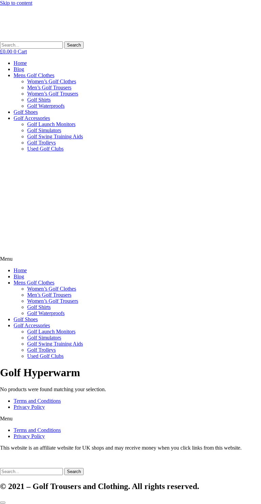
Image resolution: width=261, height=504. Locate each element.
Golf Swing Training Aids (55, 136)
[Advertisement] (130, 205)
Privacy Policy (29, 407)
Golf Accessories (32, 118)
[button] (130, 259)
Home (20, 63)
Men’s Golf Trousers (49, 87)
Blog (19, 69)
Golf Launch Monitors (51, 124)
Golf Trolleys (41, 142)
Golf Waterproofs (46, 106)
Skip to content (16, 3)
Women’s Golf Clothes (51, 81)
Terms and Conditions (37, 401)
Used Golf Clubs (45, 149)
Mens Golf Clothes (34, 75)
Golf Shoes (26, 112)
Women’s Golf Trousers (52, 94)
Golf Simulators (44, 130)
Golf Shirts (39, 100)
